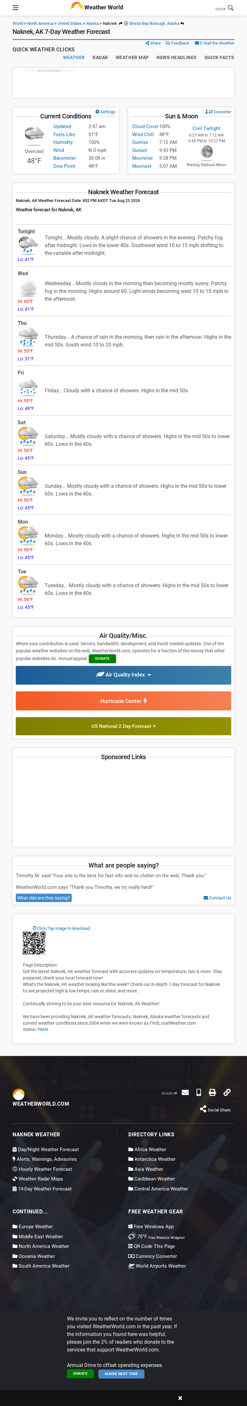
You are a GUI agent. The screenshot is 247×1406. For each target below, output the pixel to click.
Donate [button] (102, 659)
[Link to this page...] (227, 1092)
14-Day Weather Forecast (44, 1189)
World (18, 23)
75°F (160, 1237)
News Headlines (177, 57)
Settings (107, 111)
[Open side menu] (15, 8)
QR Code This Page (154, 1246)
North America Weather (43, 1246)
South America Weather (43, 1266)
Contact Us (219, 897)
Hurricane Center (122, 701)
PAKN (43, 1029)
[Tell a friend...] (185, 1092)
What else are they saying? (43, 897)
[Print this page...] (212, 1092)
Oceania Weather (36, 1256)
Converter (222, 111)
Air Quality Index (126, 675)
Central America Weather (160, 1189)
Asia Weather (148, 1169)
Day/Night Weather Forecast (48, 1149)
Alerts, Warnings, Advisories (46, 1159)
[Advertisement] (123, 83)
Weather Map (132, 57)
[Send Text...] (199, 1092)
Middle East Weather (40, 1237)
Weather (74, 57)
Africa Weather (149, 1149)
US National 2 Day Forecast (123, 726)
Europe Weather (35, 1227)
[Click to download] (34, 943)
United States (70, 23)
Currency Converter (155, 1256)
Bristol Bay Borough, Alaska (154, 23)
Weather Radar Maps (40, 1179)
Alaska (92, 23)
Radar (100, 57)
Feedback (179, 43)
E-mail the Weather (216, 43)
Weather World (103, 7)
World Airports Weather (160, 1266)
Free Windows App (153, 1227)
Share (155, 43)
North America (40, 23)
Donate (80, 1373)
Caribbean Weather (154, 1179)
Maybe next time (121, 1374)
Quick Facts (219, 57)
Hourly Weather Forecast (44, 1169)
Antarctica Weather (154, 1159)
